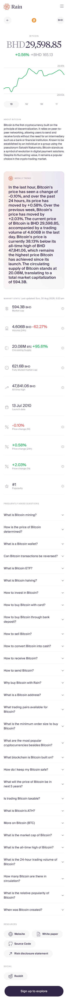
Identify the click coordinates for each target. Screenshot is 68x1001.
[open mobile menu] (62, 7)
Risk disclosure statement (31, 953)
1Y (57, 104)
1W (26, 104)
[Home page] (13, 7)
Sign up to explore (34, 991)
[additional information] (62, 308)
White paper (50, 934)
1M (41, 104)
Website (19, 934)
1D (11, 104)
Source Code (22, 944)
